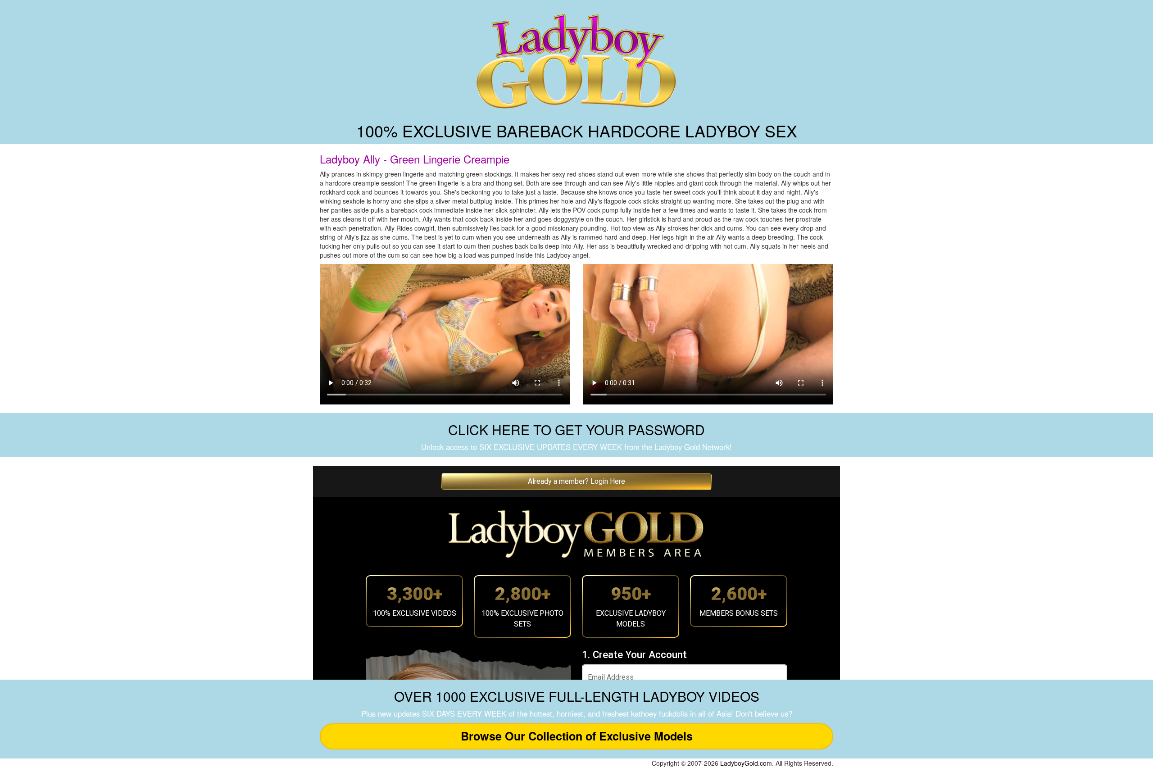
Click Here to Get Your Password (576, 429)
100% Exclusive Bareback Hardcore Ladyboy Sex (576, 130)
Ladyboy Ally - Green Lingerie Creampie (414, 159)
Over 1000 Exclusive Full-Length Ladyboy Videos (576, 696)
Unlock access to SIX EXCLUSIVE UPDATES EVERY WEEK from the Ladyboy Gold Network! (576, 446)
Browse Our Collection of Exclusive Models (577, 736)
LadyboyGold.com (746, 762)
